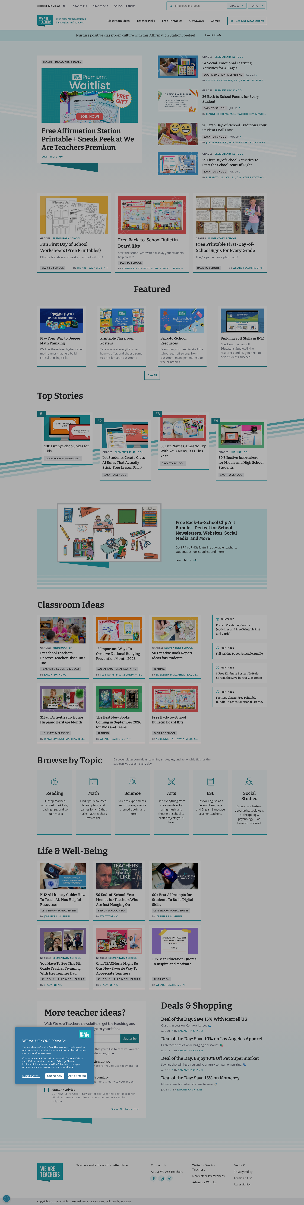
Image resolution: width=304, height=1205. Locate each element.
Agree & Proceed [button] (77, 1076)
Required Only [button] (54, 1076)
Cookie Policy (66, 1067)
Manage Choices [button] (31, 1076)
